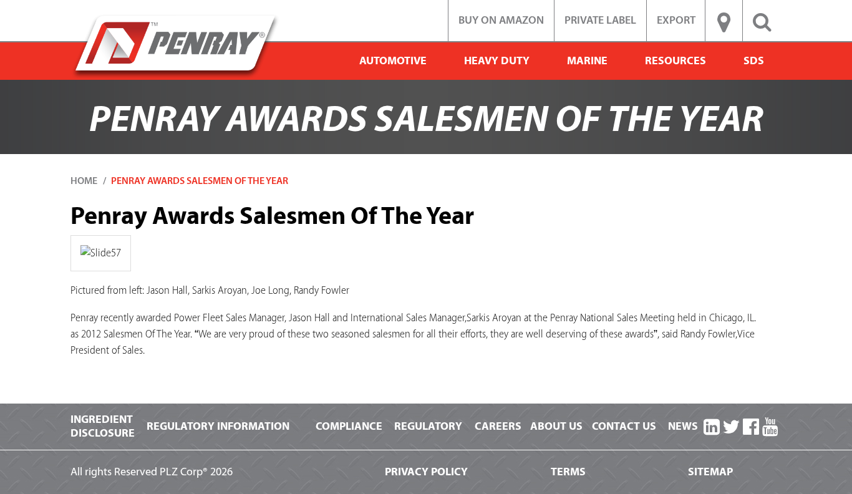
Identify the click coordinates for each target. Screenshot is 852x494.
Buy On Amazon (501, 20)
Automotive (393, 60)
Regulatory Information (218, 426)
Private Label (600, 20)
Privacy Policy (426, 471)
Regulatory (428, 426)
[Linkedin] (712, 427)
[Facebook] (751, 427)
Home (83, 180)
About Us (556, 426)
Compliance (349, 426)
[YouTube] (770, 427)
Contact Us (624, 426)
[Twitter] (731, 427)
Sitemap (710, 471)
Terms (568, 471)
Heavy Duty (497, 60)
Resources (675, 60)
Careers (498, 426)
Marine (587, 60)
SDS (753, 60)
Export (676, 20)
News (683, 426)
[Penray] (175, 45)
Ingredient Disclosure (102, 426)
